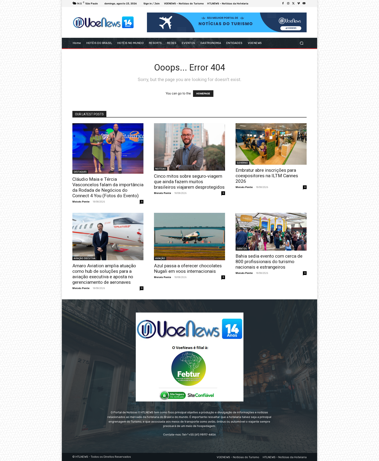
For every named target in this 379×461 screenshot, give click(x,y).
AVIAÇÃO (160, 258)
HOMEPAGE (203, 93)
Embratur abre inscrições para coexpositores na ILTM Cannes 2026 (267, 176)
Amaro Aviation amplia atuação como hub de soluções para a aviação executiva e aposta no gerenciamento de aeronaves (104, 274)
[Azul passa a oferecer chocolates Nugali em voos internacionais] (189, 236)
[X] (293, 3)
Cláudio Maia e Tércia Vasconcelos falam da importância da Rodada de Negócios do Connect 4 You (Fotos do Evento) (107, 187)
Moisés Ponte (80, 201)
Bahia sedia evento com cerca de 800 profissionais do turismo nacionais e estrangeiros (269, 261)
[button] (301, 43)
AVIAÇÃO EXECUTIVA (84, 258)
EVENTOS (242, 248)
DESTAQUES (80, 171)
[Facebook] (283, 3)
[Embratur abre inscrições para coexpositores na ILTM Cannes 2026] (271, 144)
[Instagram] (288, 3)
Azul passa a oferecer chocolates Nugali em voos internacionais (188, 268)
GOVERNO (242, 162)
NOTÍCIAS (160, 168)
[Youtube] (304, 3)
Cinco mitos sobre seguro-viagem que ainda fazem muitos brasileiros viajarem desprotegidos (189, 182)
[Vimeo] (298, 3)
